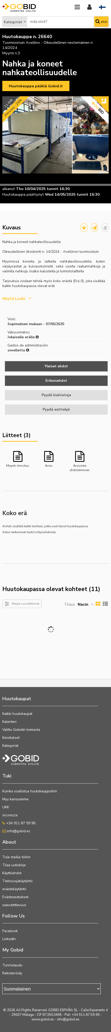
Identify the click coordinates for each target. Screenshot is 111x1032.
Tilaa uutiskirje (14, 865)
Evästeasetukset (15, 897)
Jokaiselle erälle (21, 337)
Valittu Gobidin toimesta (21, 729)
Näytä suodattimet (25, 603)
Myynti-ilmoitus (17, 465)
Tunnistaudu (12, 965)
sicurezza (10, 815)
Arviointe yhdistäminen (80, 467)
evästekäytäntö (14, 889)
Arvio (49, 465)
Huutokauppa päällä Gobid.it (36, 86)
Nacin (83, 604)
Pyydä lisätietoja (56, 395)
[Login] (89, 7)
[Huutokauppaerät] (84, 227)
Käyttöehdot (11, 873)
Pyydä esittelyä (56, 409)
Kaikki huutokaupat (17, 713)
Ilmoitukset (11, 737)
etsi (103, 21)
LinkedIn (9, 938)
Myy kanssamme (15, 799)
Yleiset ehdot (56, 366)
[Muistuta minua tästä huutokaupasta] (105, 227)
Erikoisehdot (56, 380)
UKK (5, 807)
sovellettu (16, 350)
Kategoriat (13, 21)
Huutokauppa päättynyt (23, 194)
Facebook (10, 931)
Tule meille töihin (16, 857)
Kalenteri (9, 721)
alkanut (8, 188)
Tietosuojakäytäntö (17, 881)
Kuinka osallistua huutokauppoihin (29, 791)
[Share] (94, 227)
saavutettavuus (14, 905)
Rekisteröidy (12, 973)
